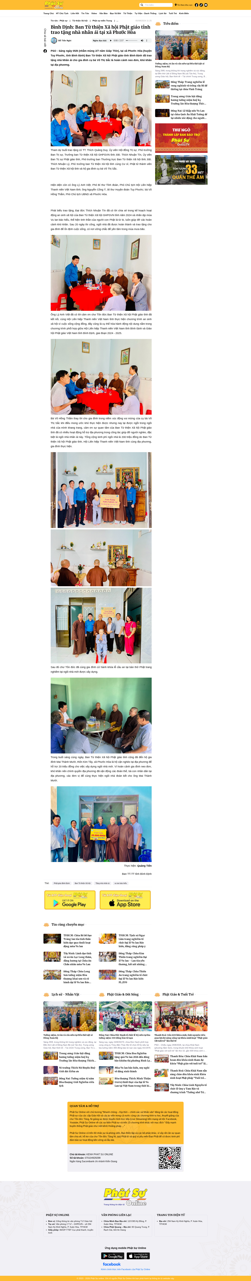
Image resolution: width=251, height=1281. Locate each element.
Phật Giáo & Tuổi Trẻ (178, 994)
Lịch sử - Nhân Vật (65, 994)
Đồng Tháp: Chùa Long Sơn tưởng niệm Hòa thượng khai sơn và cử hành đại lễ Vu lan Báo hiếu (76, 978)
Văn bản (103, 13)
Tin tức (85, 13)
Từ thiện (127, 13)
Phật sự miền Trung (102, 20)
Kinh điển (184, 13)
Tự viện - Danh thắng (145, 13)
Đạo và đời (115, 13)
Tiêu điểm (171, 23)
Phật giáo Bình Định (62, 883)
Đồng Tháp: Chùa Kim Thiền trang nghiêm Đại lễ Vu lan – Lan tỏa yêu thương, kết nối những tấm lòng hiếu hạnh (133, 960)
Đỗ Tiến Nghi (64, 40)
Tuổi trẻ (173, 13)
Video (94, 13)
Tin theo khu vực (184, 5)
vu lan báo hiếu (121, 883)
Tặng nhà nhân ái (103, 883)
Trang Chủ (48, 13)
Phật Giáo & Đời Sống (123, 994)
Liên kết (75, 13)
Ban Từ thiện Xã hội (82, 883)
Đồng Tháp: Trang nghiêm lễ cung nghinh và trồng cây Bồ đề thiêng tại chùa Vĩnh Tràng (189, 86)
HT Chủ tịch (62, 13)
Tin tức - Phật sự (59, 20)
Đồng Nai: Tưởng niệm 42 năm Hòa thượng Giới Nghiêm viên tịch (76, 1082)
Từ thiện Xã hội (80, 20)
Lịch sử (162, 13)
